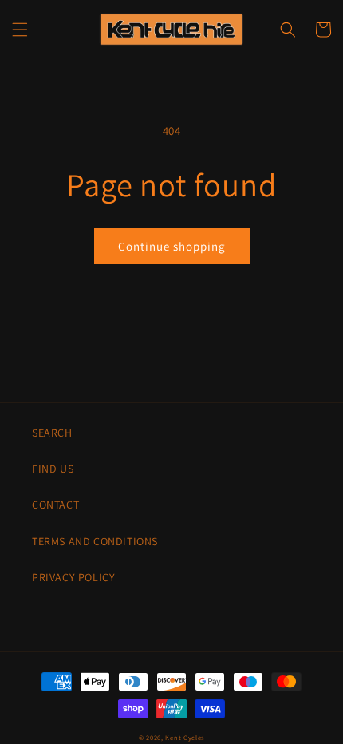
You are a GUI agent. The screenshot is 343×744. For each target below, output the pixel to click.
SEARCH (52, 432)
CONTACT (55, 504)
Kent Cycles (184, 737)
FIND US (52, 468)
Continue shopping (172, 246)
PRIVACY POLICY (73, 577)
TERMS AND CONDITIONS (95, 541)
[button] (19, 29)
